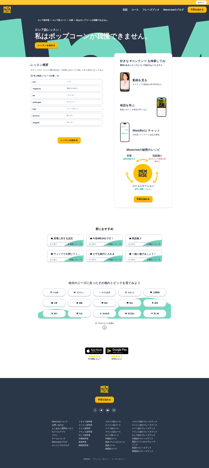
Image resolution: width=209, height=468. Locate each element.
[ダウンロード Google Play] (116, 350)
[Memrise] (7, 10)
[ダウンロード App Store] (94, 350)
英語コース (110, 445)
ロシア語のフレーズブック (143, 435)
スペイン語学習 (85, 425)
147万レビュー (117, 359)
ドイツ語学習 (84, 428)
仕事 (71, 20)
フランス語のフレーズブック (144, 431)
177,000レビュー (94, 359)
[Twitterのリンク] (101, 410)
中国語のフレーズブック (142, 438)
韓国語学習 (83, 445)
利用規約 (86, 459)
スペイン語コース (113, 425)
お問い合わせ (57, 425)
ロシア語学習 (43, 20)
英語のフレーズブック (141, 447)
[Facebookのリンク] (95, 410)
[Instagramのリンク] (114, 410)
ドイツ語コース (112, 428)
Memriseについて (60, 421)
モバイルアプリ (58, 431)
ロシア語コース (59, 20)
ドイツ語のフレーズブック (143, 428)
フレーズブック (150, 9)
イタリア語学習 (85, 421)
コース (135, 9)
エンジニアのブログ (60, 445)
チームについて (58, 438)
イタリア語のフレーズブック (144, 421)
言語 (125, 9)
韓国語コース (111, 448)
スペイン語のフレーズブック (144, 425)
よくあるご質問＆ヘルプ (62, 428)
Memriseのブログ (173, 9)
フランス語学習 (85, 431)
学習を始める (197, 9)
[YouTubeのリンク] (108, 410)
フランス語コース (113, 431)
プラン (55, 435)
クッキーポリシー (119, 459)
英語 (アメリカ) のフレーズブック (143, 443)
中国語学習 (83, 438)
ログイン (201, 2)
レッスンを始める (46, 45)
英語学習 (82, 442)
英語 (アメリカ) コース (115, 442)
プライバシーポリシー (101, 459)
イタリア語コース (113, 421)
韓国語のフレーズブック (142, 451)
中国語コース (111, 438)
